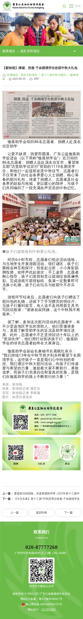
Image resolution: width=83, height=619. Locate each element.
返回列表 (41, 512)
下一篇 (68, 512)
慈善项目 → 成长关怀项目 (21, 51)
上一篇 (14, 512)
